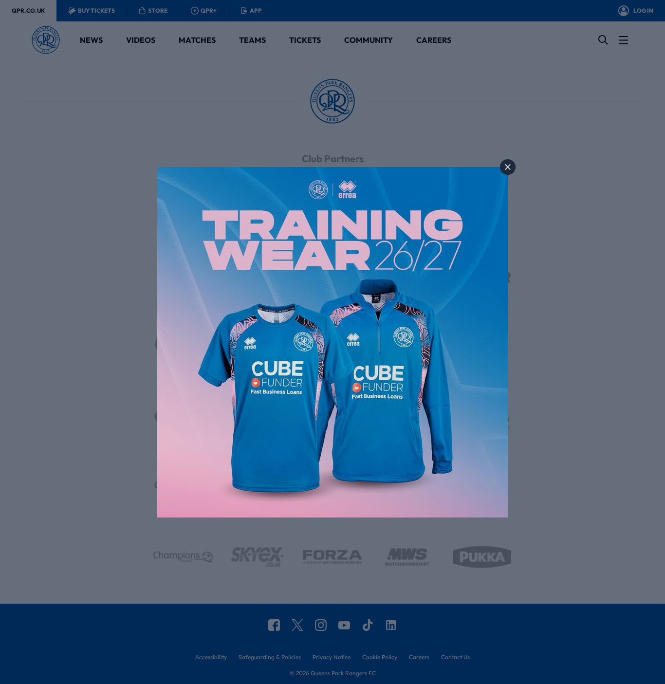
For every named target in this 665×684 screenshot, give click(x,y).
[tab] (508, 167)
